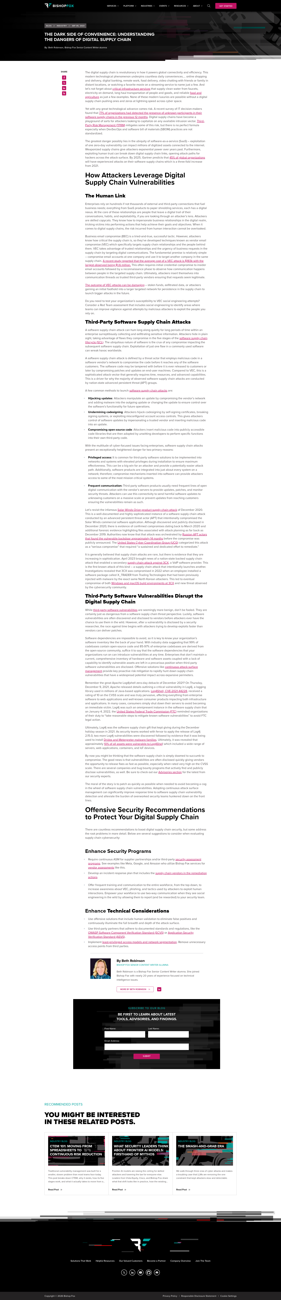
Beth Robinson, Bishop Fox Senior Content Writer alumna (77, 47)
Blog (49, 26)
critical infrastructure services (131, 89)
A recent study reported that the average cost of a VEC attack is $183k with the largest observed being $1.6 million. (144, 263)
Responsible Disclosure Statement (198, 1296)
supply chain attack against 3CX (148, 562)
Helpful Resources (105, 1260)
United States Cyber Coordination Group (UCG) (148, 542)
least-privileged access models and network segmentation (139, 942)
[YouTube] (140, 1272)
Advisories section (170, 772)
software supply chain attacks (148, 390)
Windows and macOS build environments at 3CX (142, 583)
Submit (146, 1056)
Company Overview (180, 1260)
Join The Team (202, 1260)
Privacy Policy (170, 1296)
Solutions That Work (81, 1260)
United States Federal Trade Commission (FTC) (147, 711)
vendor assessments (101, 867)
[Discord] (157, 1272)
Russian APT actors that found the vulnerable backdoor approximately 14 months (146, 536)
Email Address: (112, 1040)
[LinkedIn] (132, 1272)
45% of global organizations (187, 157)
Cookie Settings (228, 1296)
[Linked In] (159, 989)
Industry (62, 26)
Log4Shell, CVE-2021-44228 (169, 691)
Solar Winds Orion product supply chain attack (147, 510)
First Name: (110, 1028)
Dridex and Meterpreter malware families (130, 740)
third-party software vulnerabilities (115, 610)
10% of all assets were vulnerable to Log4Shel (133, 744)
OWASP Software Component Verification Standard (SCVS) (126, 932)
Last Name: (153, 1028)
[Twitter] (124, 1272)
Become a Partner (156, 1260)
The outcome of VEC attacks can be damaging (114, 285)
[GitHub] (149, 1272)
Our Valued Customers (130, 1260)
